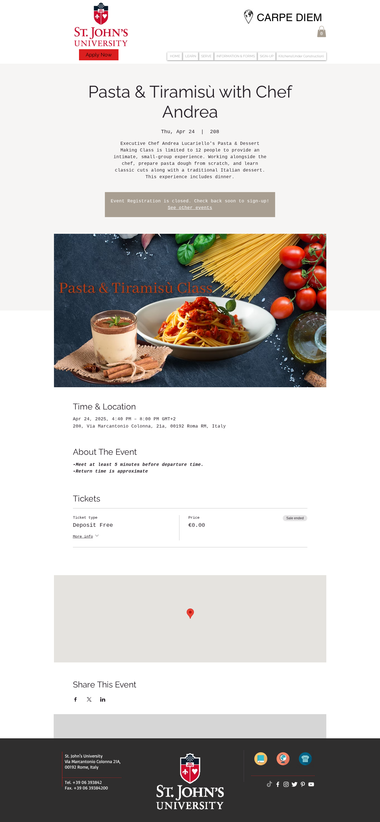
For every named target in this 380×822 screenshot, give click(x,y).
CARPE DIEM (289, 17)
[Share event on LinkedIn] (102, 699)
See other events (190, 207)
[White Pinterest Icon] (302, 784)
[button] (321, 31)
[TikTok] (269, 784)
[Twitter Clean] (294, 784)
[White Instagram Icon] (286, 784)
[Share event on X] (89, 699)
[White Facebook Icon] (277, 784)
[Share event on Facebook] (75, 699)
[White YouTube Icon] (311, 784)
